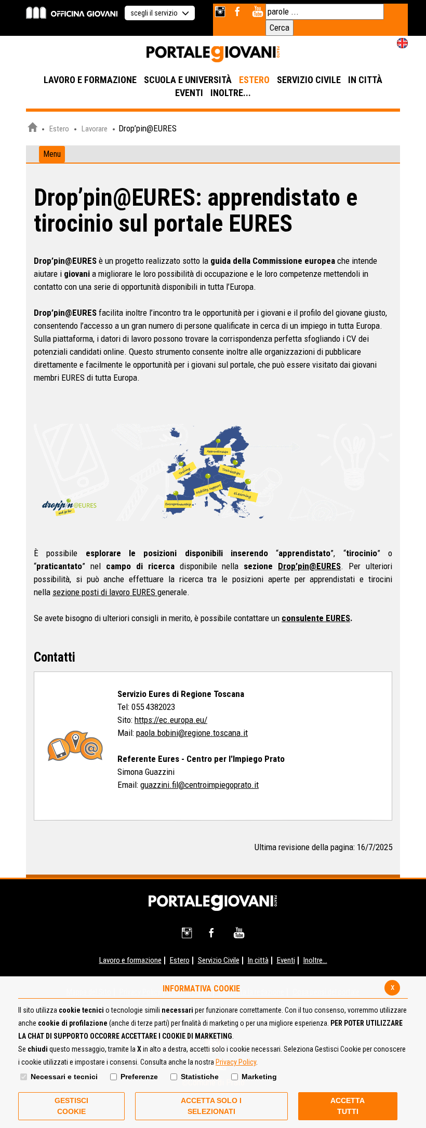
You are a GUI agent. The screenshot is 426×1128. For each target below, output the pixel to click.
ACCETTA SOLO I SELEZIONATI (211, 1106)
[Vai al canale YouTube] (257, 11)
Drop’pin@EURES (309, 566)
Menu (52, 154)
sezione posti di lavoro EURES (104, 592)
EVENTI (189, 92)
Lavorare (95, 128)
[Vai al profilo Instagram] (221, 11)
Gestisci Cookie (71, 1106)
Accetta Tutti (347, 1106)
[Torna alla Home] (213, 902)
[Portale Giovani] (213, 54)
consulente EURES (316, 618)
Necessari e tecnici (64, 1076)
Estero (59, 128)
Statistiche (200, 1076)
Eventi (286, 960)
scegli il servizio (154, 13)
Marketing (259, 1076)
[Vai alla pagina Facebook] (239, 11)
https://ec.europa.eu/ (171, 720)
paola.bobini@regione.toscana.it (192, 733)
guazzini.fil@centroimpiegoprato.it (199, 785)
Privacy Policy (236, 1062)
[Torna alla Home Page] (32, 128)
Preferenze (139, 1076)
